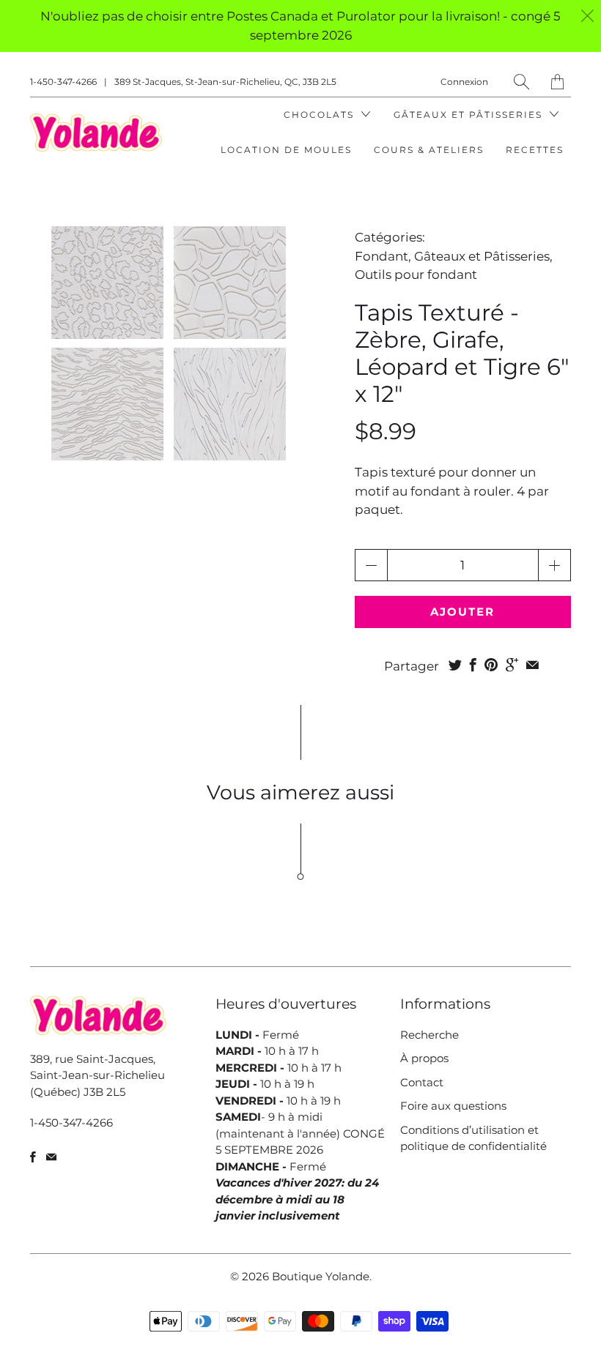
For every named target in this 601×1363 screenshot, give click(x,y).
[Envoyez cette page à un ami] (532, 664)
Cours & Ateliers (429, 149)
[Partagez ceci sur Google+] (512, 664)
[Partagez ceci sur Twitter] (455, 664)
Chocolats (321, 114)
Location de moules (286, 149)
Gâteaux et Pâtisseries (470, 114)
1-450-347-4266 (63, 81)
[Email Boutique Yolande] (51, 1156)
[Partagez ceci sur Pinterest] (491, 664)
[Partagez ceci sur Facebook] (473, 664)
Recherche (429, 1035)
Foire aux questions (453, 1106)
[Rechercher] (521, 82)
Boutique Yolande (320, 1276)
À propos (424, 1058)
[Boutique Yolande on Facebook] (33, 1156)
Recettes (535, 149)
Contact (421, 1082)
